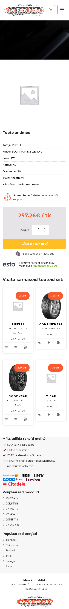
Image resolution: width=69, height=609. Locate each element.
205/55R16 (12, 503)
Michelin (11, 550)
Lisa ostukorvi (34, 244)
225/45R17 (12, 509)
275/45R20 (12, 525)
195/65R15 (12, 498)
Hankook (11, 539)
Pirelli (9, 555)
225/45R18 (12, 514)
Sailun (9, 566)
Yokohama (12, 545)
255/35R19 (12, 519)
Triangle (11, 561)
